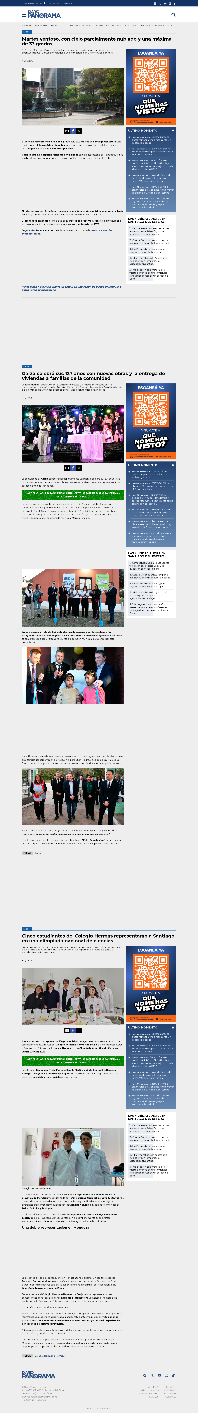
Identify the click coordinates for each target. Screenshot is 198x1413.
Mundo (135, 26)
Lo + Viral (171, 26)
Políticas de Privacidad (34, 1400)
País (127, 26)
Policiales (86, 26)
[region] (73, 184)
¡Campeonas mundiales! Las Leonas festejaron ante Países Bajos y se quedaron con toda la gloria (149, 231)
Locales (74, 26)
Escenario (146, 26)
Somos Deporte (101, 26)
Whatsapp (159, 26)
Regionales (117, 26)
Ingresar (171, 11)
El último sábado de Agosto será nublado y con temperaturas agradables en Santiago (148, 261)
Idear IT (108, 1408)
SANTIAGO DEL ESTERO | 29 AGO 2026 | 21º (39, 26)
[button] (24, 15)
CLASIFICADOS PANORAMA (33, 3)
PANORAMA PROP (53, 3)
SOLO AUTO (68, 3)
